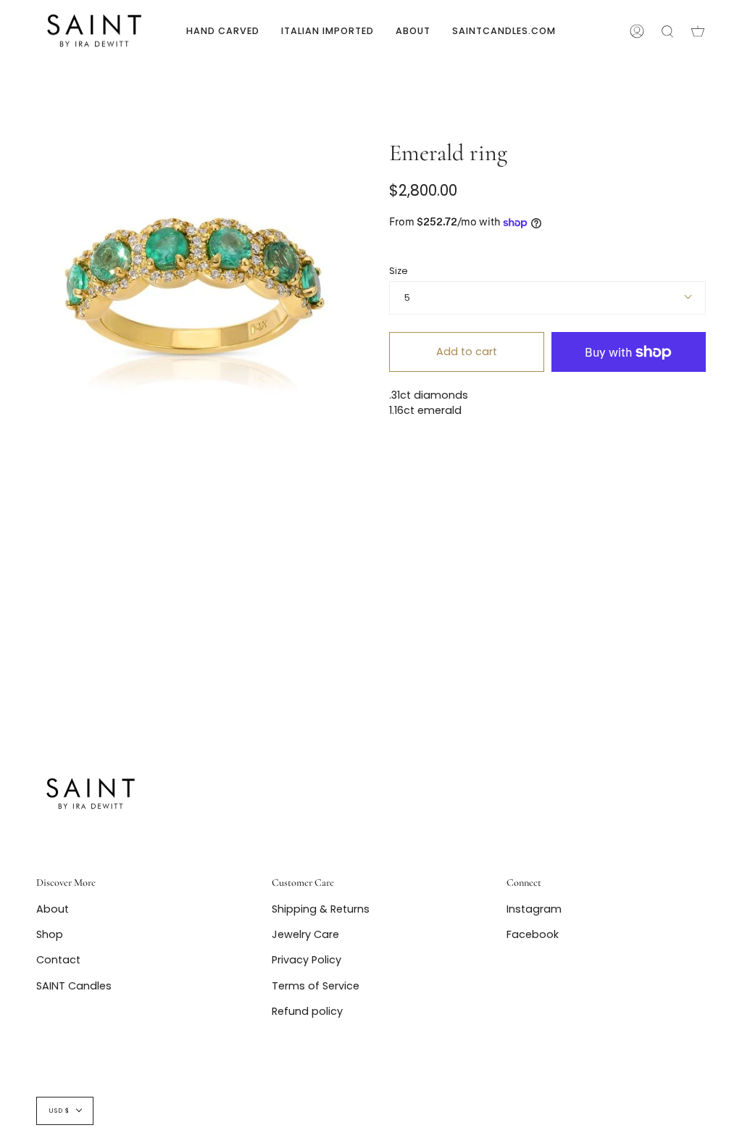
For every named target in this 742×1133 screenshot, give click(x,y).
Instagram (534, 909)
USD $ (59, 1110)
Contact (58, 960)
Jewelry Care (305, 934)
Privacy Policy (306, 960)
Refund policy (307, 1011)
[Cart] (698, 31)
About (52, 909)
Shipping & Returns (321, 909)
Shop (49, 934)
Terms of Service (315, 986)
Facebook (533, 934)
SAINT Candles (74, 986)
